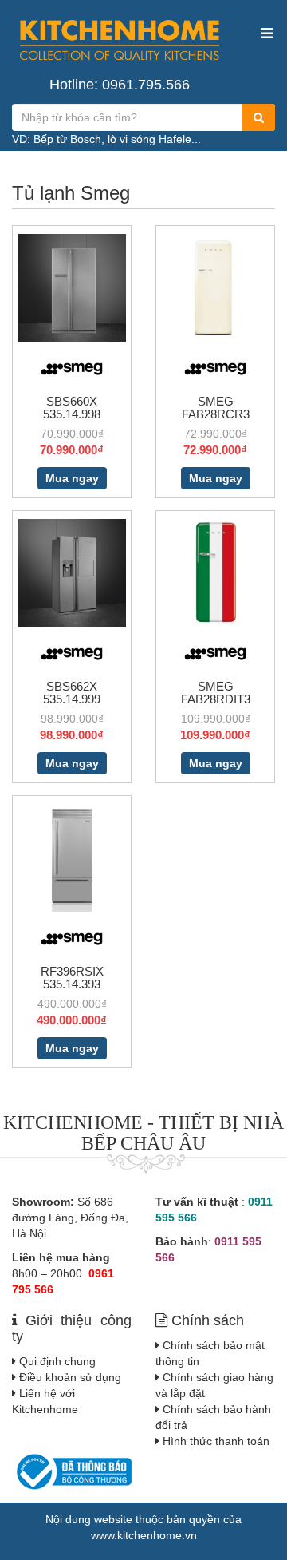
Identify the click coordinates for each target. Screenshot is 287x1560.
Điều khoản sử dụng (70, 1377)
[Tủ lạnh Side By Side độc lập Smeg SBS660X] (72, 286)
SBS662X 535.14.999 (71, 693)
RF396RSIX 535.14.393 (72, 978)
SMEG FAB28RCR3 (216, 408)
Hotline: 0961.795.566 (119, 85)
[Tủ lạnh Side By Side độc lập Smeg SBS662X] (72, 571)
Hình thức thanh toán (216, 1441)
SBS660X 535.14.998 (71, 408)
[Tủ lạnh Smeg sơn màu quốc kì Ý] (215, 571)
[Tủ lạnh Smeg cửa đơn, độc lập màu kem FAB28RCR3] (215, 286)
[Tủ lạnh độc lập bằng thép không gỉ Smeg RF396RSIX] (72, 856)
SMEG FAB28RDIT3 (215, 693)
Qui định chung (57, 1361)
